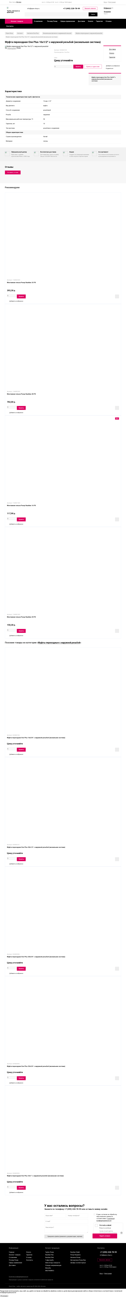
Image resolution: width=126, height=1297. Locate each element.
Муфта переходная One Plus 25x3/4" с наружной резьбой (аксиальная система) (36, 1066)
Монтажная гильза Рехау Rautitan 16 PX (21, 505)
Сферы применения (67, 21)
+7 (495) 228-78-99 (71, 8)
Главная (11, 1252)
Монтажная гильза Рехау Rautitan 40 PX (21, 394)
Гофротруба (49, 1260)
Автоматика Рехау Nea (78, 1260)
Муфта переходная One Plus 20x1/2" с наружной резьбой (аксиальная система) (36, 847)
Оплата (90, 21)
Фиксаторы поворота (52, 1263)
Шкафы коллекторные (78, 1263)
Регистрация (112, 2)
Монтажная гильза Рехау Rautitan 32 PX (21, 282)
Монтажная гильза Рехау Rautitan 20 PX (21, 617)
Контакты (9, 26)
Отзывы (109, 21)
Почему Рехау (52, 21)
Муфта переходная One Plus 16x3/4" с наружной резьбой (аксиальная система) (36, 738)
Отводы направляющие (53, 1265)
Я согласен (4, 1296)
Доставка (81, 21)
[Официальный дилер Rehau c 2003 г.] (13, 8)
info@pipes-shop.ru (106, 1255)
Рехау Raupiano (75, 1255)
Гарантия (99, 21)
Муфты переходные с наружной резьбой (59, 642)
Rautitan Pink (49, 1257)
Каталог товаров (17, 21)
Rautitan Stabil (75, 1252)
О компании (38, 21)
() (108, 8)
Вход (105, 2)
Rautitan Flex (49, 1255)
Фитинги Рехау (75, 1257)
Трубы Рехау (49, 1252)
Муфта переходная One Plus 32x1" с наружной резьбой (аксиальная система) (35, 1176)
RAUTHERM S (49, 1271)
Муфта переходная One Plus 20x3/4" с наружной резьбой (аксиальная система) (36, 957)
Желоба (48, 1268)
